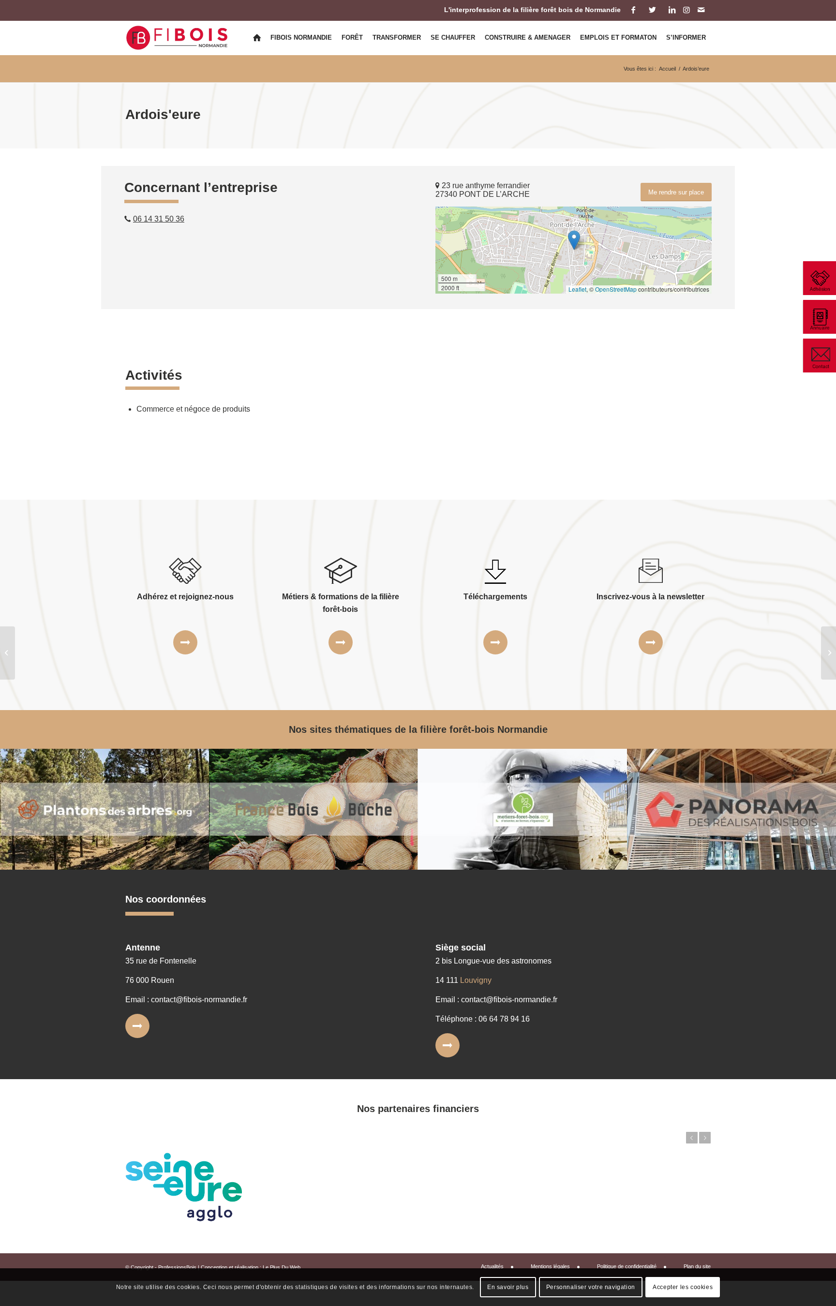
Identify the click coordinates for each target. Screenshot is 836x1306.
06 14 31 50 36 (158, 219)
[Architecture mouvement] (7, 653)
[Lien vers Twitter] (652, 9)
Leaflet (577, 289)
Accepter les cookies (683, 1287)
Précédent (692, 1137)
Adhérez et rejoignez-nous (185, 597)
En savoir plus (507, 1287)
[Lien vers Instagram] (686, 9)
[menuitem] (257, 38)
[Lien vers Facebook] (633, 9)
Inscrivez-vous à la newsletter (650, 597)
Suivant (705, 1137)
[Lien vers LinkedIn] (672, 9)
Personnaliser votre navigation (590, 1287)
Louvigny (476, 980)
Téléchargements (495, 597)
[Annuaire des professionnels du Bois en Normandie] (819, 317)
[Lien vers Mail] (701, 9)
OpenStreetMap (616, 289)
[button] (574, 240)
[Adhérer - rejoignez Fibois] (819, 278)
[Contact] (819, 355)
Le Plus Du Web (281, 1267)
